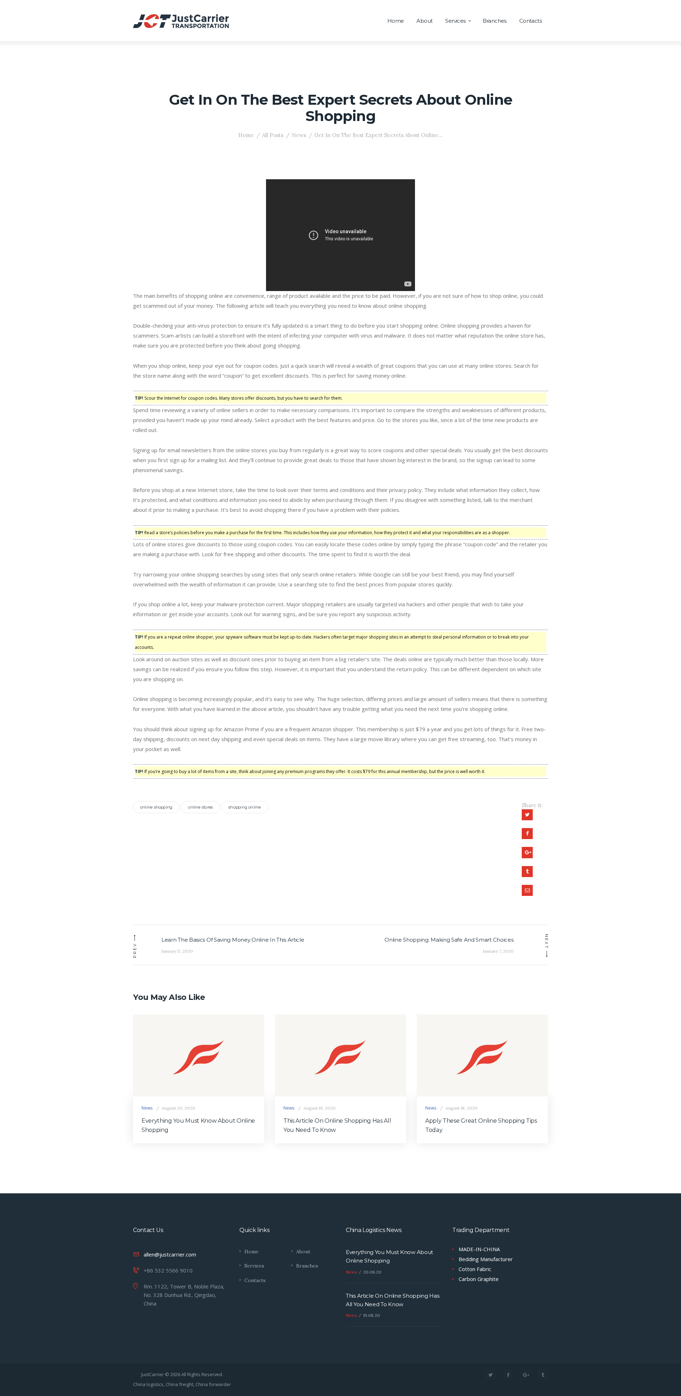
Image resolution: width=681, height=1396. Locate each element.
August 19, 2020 (320, 1108)
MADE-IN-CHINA (479, 1249)
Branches (307, 1266)
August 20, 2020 (178, 1108)
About (303, 1251)
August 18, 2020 (461, 1108)
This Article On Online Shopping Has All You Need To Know (337, 1125)
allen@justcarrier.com (170, 1254)
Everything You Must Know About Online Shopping (198, 1125)
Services (254, 1266)
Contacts (255, 1280)
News (299, 135)
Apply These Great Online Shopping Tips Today (481, 1125)
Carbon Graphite (479, 1278)
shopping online (244, 807)
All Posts (272, 135)
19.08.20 (371, 1315)
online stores (200, 807)
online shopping (156, 807)
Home (246, 135)
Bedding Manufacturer (486, 1259)
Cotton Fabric (475, 1268)
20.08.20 (372, 1272)
